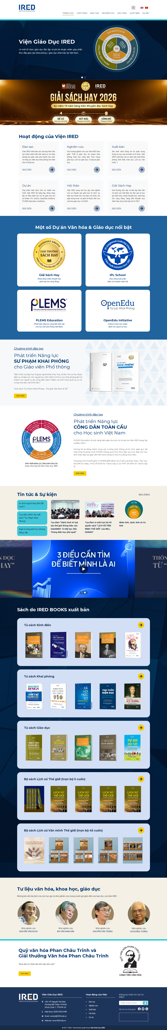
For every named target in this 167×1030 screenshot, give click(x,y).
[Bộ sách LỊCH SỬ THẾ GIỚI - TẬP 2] (59, 799)
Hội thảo (73, 185)
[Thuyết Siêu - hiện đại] (59, 645)
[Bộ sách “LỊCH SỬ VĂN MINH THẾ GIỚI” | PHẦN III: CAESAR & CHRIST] (108, 850)
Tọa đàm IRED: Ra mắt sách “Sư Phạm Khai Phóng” (29, 517)
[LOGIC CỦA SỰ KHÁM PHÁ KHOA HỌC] (83, 645)
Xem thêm (26, 170)
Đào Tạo (94, 13)
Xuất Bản (135, 13)
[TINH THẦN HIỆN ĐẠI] (108, 696)
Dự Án (145, 13)
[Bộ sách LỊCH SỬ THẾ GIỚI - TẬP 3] (83, 799)
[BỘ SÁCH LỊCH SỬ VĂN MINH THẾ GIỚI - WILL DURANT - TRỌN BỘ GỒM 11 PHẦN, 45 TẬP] (34, 850)
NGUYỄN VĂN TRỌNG (103, 931)
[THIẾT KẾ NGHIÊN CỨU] (34, 696)
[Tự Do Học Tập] (133, 748)
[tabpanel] (83, 49)
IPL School (118, 275)
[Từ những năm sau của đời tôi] (133, 645)
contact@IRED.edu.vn (58, 1016)
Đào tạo (27, 146)
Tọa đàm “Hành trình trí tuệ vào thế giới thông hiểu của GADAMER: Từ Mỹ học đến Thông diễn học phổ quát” (64, 527)
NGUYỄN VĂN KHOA (28, 931)
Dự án (26, 185)
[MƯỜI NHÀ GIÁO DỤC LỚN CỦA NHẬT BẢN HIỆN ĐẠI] (59, 748)
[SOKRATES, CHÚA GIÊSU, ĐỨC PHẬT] (59, 696)
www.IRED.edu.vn (59, 1021)
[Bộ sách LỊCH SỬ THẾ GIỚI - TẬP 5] (133, 799)
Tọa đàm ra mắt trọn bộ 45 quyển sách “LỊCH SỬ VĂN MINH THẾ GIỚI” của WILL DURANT (98, 527)
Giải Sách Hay (121, 185)
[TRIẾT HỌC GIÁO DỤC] (34, 748)
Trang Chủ (68, 13)
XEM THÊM (20, 396)
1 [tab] (82, 77)
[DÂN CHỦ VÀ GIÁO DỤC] (108, 748)
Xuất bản (118, 146)
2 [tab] (85, 77)
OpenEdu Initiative (117, 320)
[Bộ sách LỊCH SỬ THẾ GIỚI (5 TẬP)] (34, 799)
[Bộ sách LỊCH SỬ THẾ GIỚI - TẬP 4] (108, 799)
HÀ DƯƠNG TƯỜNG (139, 931)
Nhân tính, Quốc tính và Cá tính (132, 524)
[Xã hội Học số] (83, 696)
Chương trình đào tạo (28, 348)
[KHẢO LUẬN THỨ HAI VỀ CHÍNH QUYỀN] (34, 645)
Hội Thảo (122, 13)
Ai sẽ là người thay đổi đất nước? (31, 505)
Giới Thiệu (82, 13)
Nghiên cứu (75, 146)
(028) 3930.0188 (60, 1012)
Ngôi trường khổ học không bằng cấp (32, 531)
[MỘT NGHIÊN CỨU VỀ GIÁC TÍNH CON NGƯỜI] (108, 645)
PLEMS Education (49, 320)
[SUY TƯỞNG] (133, 696)
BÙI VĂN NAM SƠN (65, 931)
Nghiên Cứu (108, 13)
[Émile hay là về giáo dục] (83, 748)
